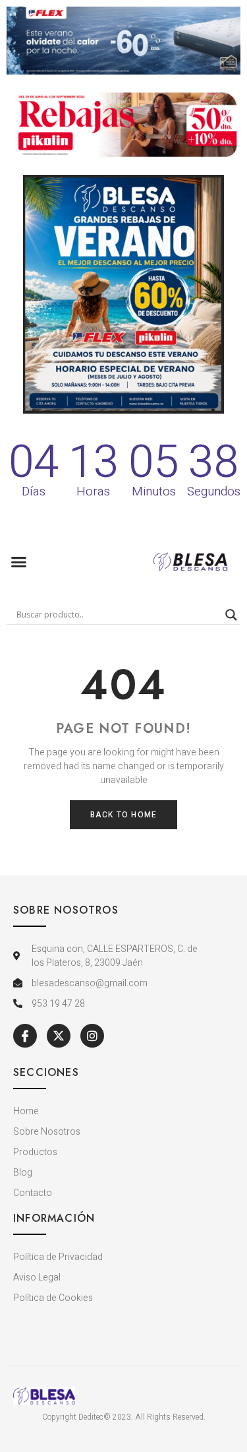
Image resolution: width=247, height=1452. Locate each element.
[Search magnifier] (231, 615)
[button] (19, 562)
